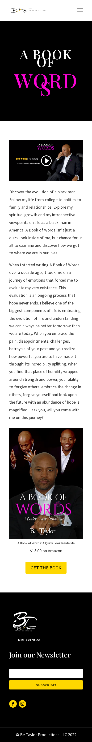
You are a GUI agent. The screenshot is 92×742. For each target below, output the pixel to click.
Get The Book (46, 568)
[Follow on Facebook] (13, 704)
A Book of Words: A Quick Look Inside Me (46, 543)
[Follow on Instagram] (22, 704)
